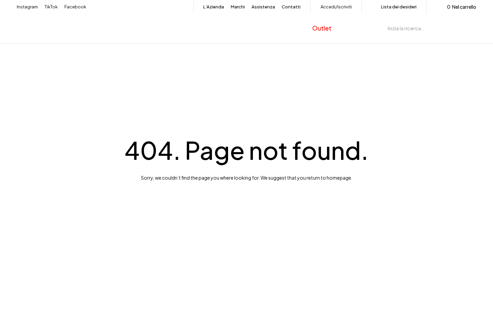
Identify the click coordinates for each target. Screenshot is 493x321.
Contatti (291, 6)
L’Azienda (213, 6)
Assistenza (263, 6)
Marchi (238, 6)
